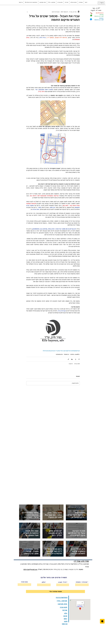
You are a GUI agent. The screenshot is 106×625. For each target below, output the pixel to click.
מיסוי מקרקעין (26, 564)
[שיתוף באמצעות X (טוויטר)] (75, 359)
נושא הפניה (24, 582)
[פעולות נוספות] (27, 12)
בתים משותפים (59, 354)
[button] (81, 2)
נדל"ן (80, 564)
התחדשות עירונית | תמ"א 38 (67, 564)
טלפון (43, 582)
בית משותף (66, 354)
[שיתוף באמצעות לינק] (68, 359)
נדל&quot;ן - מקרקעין (74, 354)
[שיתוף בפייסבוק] (79, 359)
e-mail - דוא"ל (62, 582)
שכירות (45, 564)
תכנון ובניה (53, 564)
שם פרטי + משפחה (81, 582)
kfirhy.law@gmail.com (30, 569)
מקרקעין (86, 564)
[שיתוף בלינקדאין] (72, 359)
